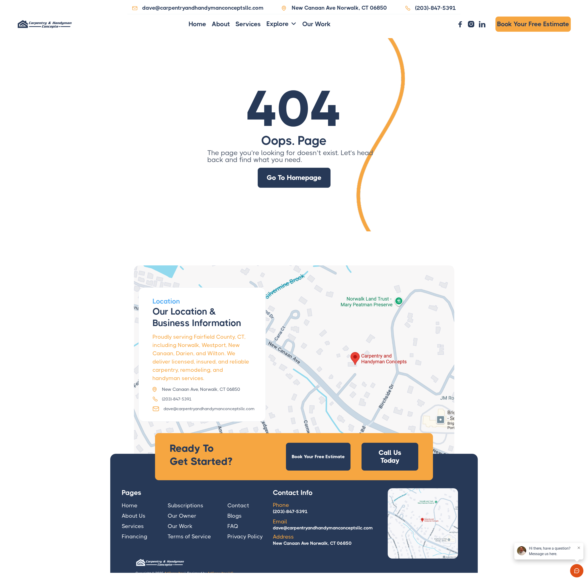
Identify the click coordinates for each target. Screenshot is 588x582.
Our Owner (182, 516)
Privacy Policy (245, 536)
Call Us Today (390, 456)
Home (197, 24)
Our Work (316, 24)
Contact (238, 505)
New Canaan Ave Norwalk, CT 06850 (312, 543)
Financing (134, 536)
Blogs (234, 516)
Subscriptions (185, 505)
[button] (281, 24)
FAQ (232, 526)
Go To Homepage (294, 178)
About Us (133, 516)
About (221, 24)
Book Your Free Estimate (533, 24)
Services (248, 24)
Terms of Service (189, 536)
